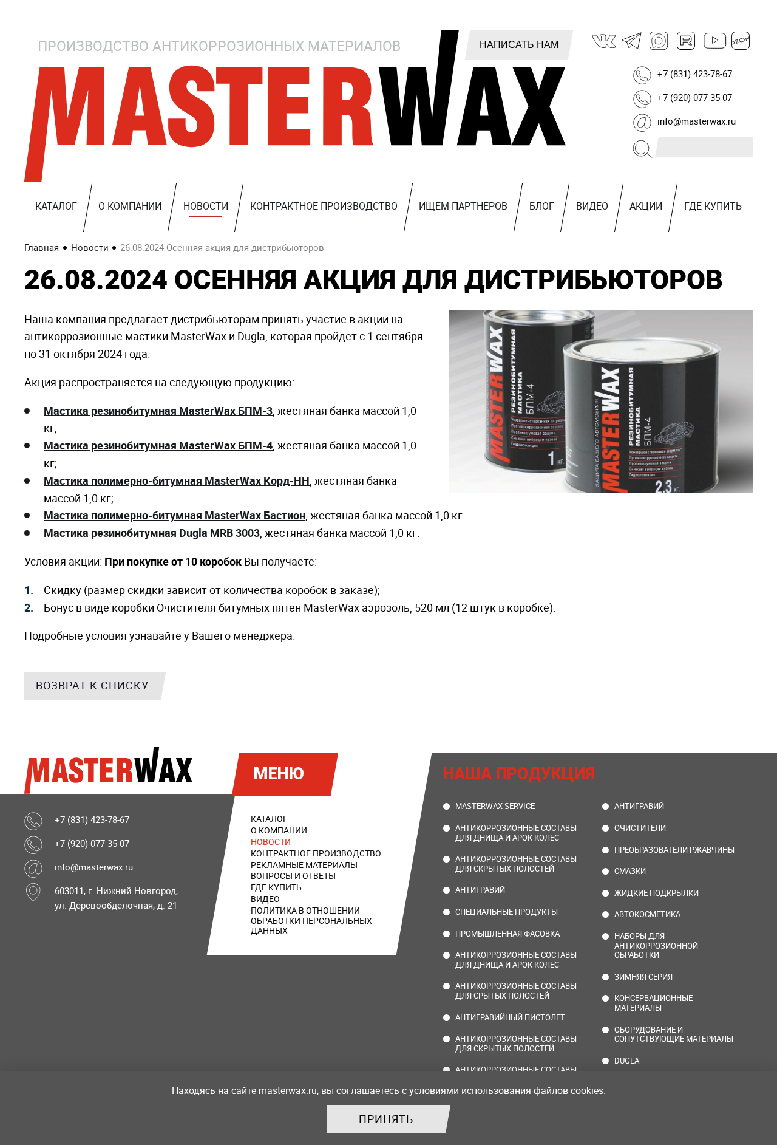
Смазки (630, 871)
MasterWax (297, 106)
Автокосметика (647, 914)
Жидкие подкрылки (656, 892)
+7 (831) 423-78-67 (694, 73)
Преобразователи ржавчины (674, 849)
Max (659, 40)
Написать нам (519, 44)
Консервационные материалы (653, 1003)
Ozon (741, 40)
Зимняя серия (643, 976)
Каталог (56, 206)
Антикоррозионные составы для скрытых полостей (516, 863)
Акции (645, 206)
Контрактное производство (324, 206)
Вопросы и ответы (293, 875)
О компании (129, 206)
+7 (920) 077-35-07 (694, 97)
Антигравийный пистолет (510, 1017)
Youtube (714, 40)
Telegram (632, 40)
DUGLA (626, 1060)
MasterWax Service (495, 806)
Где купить (713, 206)
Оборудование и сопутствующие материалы (673, 1034)
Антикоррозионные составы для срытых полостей (516, 990)
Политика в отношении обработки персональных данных (311, 920)
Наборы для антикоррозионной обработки (656, 945)
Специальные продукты (506, 911)
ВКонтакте (604, 40)
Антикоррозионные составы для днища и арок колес (516, 832)
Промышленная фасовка (507, 933)
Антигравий (480, 889)
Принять (386, 1119)
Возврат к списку (92, 685)
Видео (592, 206)
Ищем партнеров (463, 206)
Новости (205, 206)
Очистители (640, 827)
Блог (541, 206)
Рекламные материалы (304, 864)
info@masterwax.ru (696, 121)
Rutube (686, 40)
